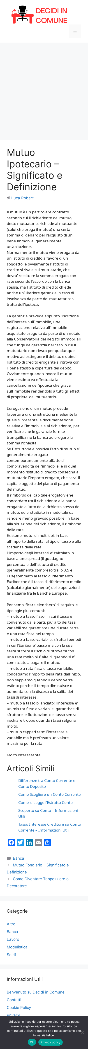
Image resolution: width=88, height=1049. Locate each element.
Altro (11, 924)
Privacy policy (50, 1042)
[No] (82, 1032)
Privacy (13, 1015)
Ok (32, 1042)
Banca (18, 858)
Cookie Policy (19, 1007)
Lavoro (13, 939)
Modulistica (17, 947)
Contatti (14, 1000)
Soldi (11, 955)
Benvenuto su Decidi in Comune (36, 992)
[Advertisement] (44, 89)
